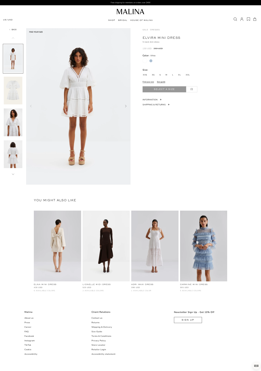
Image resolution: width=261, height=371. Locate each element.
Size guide (161, 82)
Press (27, 322)
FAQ (26, 331)
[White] (145, 61)
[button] (256, 365)
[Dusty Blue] (151, 61)
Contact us (97, 318)
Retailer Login (99, 349)
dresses (155, 30)
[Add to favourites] (191, 89)
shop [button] (111, 20)
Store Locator (98, 345)
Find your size (148, 82)
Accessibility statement (104, 354)
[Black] (40, 292)
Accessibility (30, 354)
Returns (96, 322)
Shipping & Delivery (102, 327)
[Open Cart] (254, 19)
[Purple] (60, 292)
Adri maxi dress (142, 284)
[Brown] (84, 292)
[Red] (45, 292)
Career (27, 327)
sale (145, 30)
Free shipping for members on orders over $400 (130, 2)
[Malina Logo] (130, 11)
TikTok (27, 345)
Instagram (29, 340)
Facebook (29, 336)
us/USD (8, 20)
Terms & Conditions (101, 336)
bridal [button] (122, 20)
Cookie (27, 349)
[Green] (191, 292)
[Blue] (50, 292)
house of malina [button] (141, 20)
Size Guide (97, 331)
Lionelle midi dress (97, 284)
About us (29, 318)
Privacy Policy (99, 340)
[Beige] (196, 292)
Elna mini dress (45, 284)
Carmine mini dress (194, 284)
